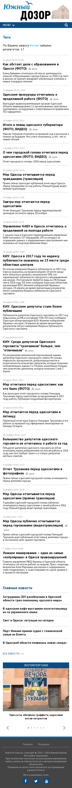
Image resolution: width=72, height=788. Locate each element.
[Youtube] (47, 781)
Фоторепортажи (36, 665)
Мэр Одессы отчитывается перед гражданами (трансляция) (29, 176)
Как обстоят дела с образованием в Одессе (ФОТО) (31, 66)
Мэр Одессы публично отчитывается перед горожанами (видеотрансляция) (33, 523)
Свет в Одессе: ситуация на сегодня (28, 620)
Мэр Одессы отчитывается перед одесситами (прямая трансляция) (29, 496)
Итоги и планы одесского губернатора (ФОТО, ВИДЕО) (33, 126)
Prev (8, 728)
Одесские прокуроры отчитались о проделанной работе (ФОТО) (30, 96)
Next (64, 728)
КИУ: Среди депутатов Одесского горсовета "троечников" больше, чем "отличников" (31, 345)
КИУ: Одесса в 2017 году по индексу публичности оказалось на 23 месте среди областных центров (36, 260)
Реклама (28, 744)
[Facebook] (25, 781)
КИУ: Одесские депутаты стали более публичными (32, 308)
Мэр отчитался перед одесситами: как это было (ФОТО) (33, 386)
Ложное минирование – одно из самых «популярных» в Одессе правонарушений (35, 555)
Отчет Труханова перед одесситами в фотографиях (32, 471)
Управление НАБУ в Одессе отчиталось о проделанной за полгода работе (34, 228)
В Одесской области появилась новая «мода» (35, 643)
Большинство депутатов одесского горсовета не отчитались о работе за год (35, 441)
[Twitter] (36, 781)
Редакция (43, 744)
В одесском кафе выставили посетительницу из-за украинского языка (35, 610)
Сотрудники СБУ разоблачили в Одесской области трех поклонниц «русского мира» (32, 598)
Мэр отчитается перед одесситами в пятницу (32, 414)
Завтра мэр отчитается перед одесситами (26, 203)
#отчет (34, 45)
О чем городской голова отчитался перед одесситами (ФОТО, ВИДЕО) (35, 154)
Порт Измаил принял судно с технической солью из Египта (32, 632)
